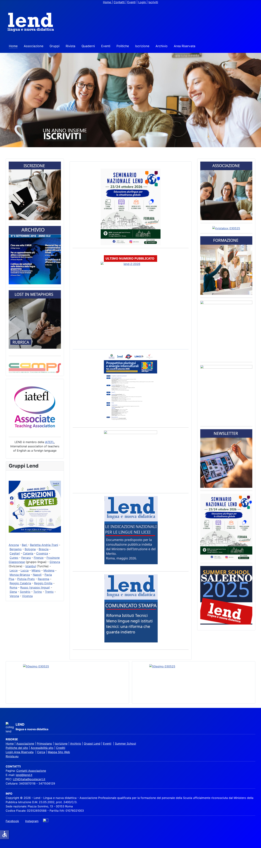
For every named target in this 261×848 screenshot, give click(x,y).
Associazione (33, 46)
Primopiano (44, 743)
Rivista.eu (12, 756)
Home (107, 2)
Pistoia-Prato (26, 579)
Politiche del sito (17, 748)
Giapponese (17, 562)
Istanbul (30, 566)
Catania (28, 553)
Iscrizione (142, 46)
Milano (36, 570)
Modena (49, 570)
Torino (37, 591)
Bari (25, 545)
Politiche (122, 46)
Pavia (48, 574)
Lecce (14, 570)
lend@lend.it (24, 775)
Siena (13, 591)
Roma (13, 587)
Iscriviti (153, 2)
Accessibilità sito (42, 748)
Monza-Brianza (20, 574)
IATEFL (49, 442)
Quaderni (88, 46)
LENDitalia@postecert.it (29, 779)
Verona (14, 596)
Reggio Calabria (20, 583)
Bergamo (16, 549)
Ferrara (26, 557)
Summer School (125, 743)
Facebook (12, 821)
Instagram (32, 821)
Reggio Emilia (43, 583)
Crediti (60, 748)
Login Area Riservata (20, 752)
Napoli (37, 574)
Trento (49, 591)
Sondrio (25, 591)
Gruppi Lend (92, 743)
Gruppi (54, 46)
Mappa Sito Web (59, 752)
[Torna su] (256, 843)
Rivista (70, 46)
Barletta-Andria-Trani (44, 545)
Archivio (162, 46)
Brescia (43, 549)
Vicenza (27, 596)
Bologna (30, 549)
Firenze (39, 557)
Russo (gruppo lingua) (35, 587)
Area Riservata (184, 46)
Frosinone (53, 557)
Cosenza (42, 553)
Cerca (41, 752)
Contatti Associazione (31, 770)
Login (142, 2)
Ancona (14, 545)
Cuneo (14, 557)
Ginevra (55, 562)
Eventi (131, 2)
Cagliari (15, 553)
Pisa (11, 579)
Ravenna (43, 579)
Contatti (120, 2)
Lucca (25, 570)
